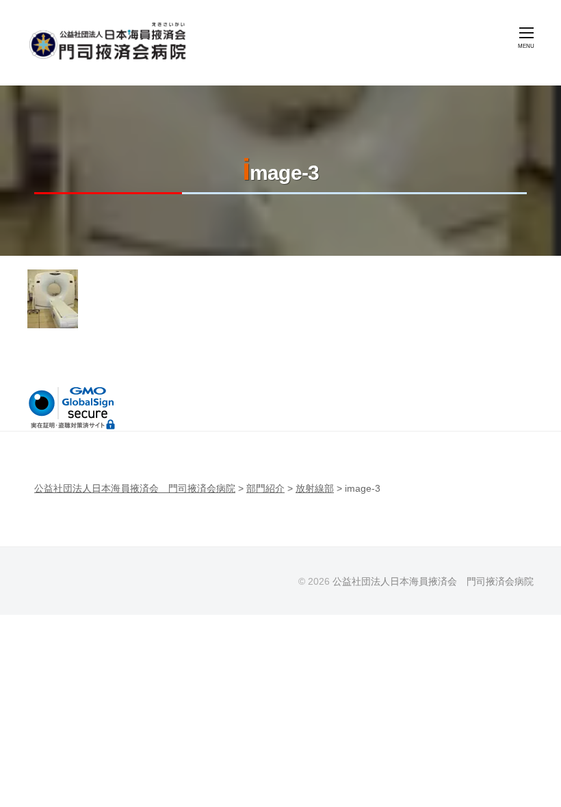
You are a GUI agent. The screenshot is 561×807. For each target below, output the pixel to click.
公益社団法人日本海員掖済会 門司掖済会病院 (433, 582)
